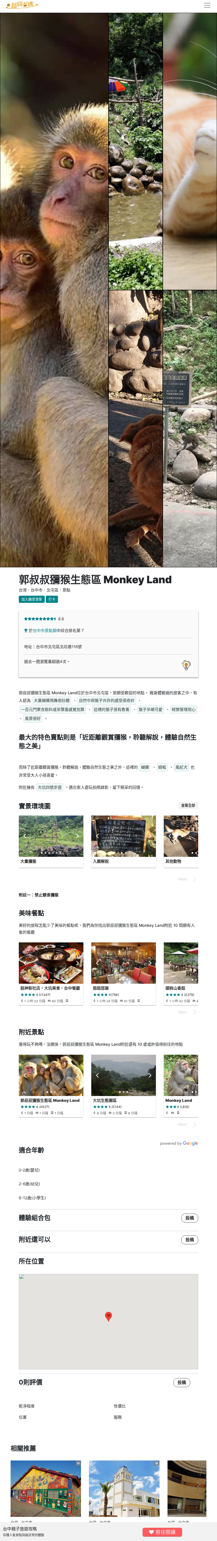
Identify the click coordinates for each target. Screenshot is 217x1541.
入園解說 (101, 861)
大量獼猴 (28, 861)
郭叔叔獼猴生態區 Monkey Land (50, 1100)
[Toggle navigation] (205, 5)
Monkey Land (178, 1100)
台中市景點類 (45, 630)
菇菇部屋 (101, 988)
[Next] (77, 836)
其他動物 (173, 861)
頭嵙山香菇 (175, 988)
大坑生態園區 (105, 1100)
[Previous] (25, 836)
